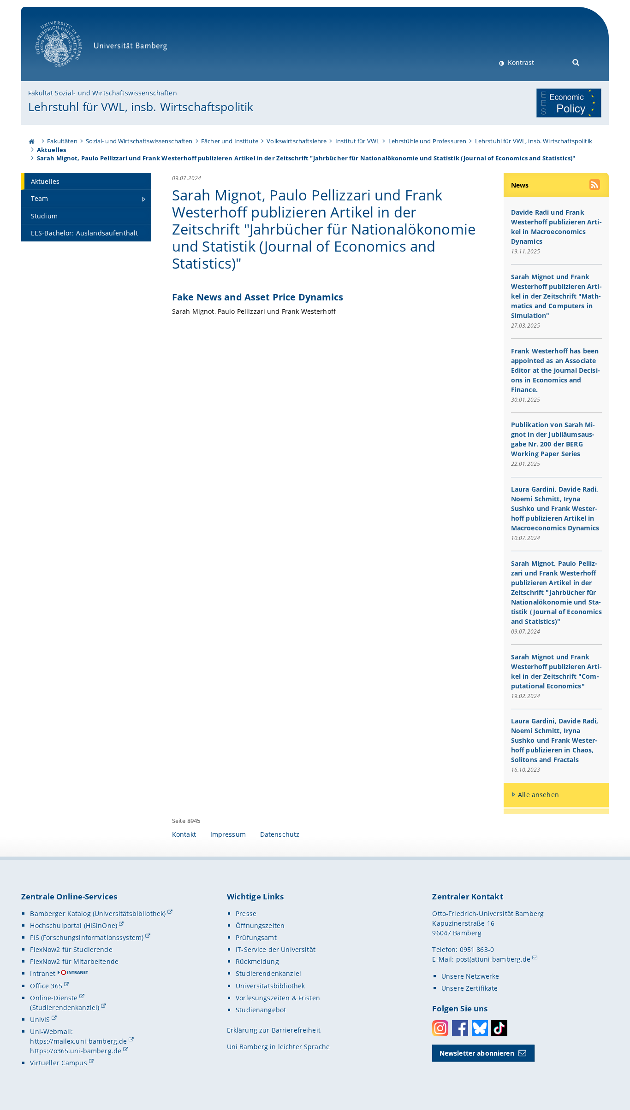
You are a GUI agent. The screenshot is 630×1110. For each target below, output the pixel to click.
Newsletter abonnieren (477, 1053)
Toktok (499, 1028)
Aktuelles (51, 150)
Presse (246, 913)
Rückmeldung (257, 961)
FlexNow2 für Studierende (71, 949)
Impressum (228, 834)
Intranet (42, 973)
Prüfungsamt (256, 937)
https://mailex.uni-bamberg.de (78, 1041)
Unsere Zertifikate (469, 988)
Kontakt (184, 834)
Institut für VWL (357, 141)
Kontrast (520, 62)
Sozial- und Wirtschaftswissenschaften (139, 141)
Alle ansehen (538, 794)
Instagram (440, 1028)
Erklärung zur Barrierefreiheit (274, 1030)
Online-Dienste (53, 997)
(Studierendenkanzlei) (64, 1007)
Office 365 (46, 985)
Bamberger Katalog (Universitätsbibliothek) (98, 913)
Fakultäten (62, 141)
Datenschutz (280, 834)
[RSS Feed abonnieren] (595, 185)
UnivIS (40, 1019)
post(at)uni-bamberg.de (493, 959)
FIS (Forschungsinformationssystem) (86, 937)
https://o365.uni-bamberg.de (75, 1050)
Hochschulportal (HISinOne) (73, 925)
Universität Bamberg (68, 71)
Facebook (460, 1028)
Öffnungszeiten (260, 925)
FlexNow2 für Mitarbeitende (74, 961)
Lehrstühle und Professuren (427, 141)
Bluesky (480, 1028)
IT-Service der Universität (275, 949)
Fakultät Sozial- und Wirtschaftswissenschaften (102, 92)
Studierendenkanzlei (268, 973)
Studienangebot (261, 1009)
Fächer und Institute (229, 141)
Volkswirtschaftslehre (297, 141)
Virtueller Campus (58, 1062)
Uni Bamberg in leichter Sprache (278, 1046)
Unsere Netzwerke (470, 976)
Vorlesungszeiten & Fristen (278, 997)
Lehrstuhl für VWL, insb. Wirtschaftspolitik (140, 106)
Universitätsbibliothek (270, 985)
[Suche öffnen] (576, 61)
